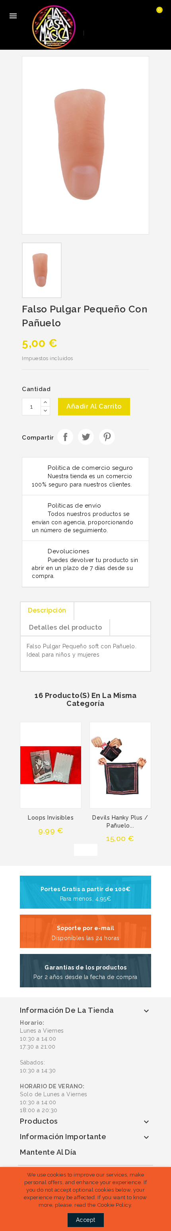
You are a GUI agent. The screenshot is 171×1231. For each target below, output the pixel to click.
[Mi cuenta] (126, 16)
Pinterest (107, 437)
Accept (85, 1220)
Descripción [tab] (47, 610)
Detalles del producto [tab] (65, 627)
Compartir (65, 437)
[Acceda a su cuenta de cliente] (141, 16)
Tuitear (86, 437)
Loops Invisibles (51, 817)
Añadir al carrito (94, 406)
